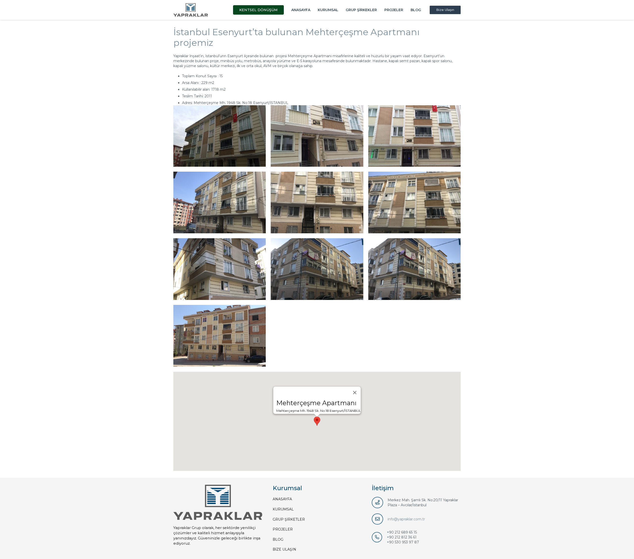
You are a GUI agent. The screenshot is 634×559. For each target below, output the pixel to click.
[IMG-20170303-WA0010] (317, 136)
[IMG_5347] (414, 202)
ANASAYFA (282, 499)
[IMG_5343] (414, 269)
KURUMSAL (283, 509)
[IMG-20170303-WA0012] (219, 136)
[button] (317, 421)
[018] (219, 336)
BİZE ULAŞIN (284, 549)
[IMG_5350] (219, 202)
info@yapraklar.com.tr (406, 519)
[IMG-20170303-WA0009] (414, 136)
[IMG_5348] (317, 202)
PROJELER (283, 529)
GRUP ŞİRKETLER (289, 519)
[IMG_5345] (219, 269)
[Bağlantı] (190, 10)
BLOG (278, 539)
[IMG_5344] (317, 269)
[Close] (355, 393)
